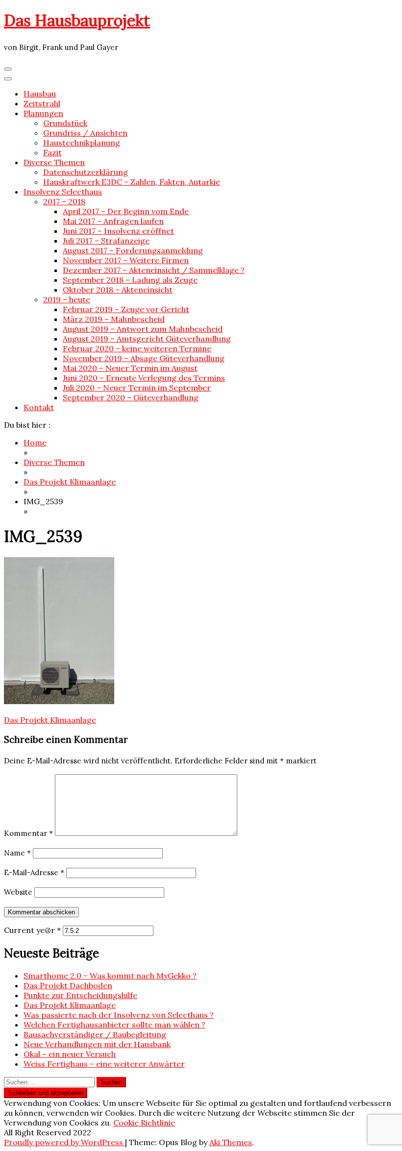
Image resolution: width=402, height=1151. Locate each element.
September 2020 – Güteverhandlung (131, 397)
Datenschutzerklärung (85, 172)
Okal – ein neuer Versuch (70, 1054)
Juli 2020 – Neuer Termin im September (137, 387)
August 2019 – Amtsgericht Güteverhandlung (147, 338)
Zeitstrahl (42, 103)
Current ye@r (32, 930)
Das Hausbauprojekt (77, 20)
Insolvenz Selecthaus (63, 191)
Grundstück (65, 123)
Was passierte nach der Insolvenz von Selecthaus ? (119, 1015)
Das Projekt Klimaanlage (50, 720)
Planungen (43, 113)
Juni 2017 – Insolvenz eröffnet (118, 231)
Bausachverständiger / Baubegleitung (95, 1034)
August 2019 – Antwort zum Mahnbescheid (143, 329)
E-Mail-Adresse (34, 872)
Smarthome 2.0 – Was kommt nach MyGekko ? (110, 975)
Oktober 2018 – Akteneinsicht (118, 289)
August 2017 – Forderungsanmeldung (133, 250)
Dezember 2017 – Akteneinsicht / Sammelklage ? (154, 270)
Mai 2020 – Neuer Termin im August (130, 368)
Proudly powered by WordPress (64, 1142)
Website (18, 892)
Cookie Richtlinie (144, 1122)
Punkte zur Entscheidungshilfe (80, 995)
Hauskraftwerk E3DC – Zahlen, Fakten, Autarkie (131, 182)
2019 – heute (66, 299)
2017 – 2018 (64, 201)
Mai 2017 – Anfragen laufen (113, 221)
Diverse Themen (54, 162)
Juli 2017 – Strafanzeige (106, 240)
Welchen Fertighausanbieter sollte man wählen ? (114, 1024)
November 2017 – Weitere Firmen (126, 260)
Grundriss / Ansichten (85, 133)
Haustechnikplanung (81, 142)
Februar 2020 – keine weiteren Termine (137, 348)
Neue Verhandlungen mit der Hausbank (97, 1044)
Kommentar (28, 833)
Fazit (52, 152)
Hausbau (40, 93)
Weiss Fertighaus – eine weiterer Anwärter (104, 1064)
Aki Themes (230, 1142)
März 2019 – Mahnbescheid (114, 319)
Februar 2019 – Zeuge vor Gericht (126, 309)
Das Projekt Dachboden (68, 985)
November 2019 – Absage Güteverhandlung (144, 358)
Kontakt (39, 407)
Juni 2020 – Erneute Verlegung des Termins (144, 378)
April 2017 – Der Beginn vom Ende (126, 211)
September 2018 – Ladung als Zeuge (130, 280)
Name (17, 852)
